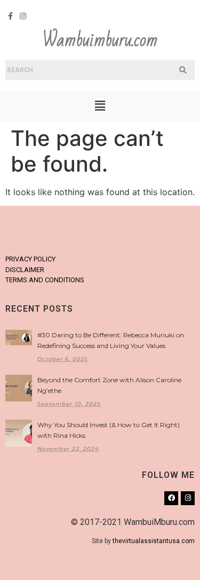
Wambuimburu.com (100, 40)
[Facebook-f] (10, 16)
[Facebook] (171, 498)
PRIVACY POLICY (30, 259)
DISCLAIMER (24, 270)
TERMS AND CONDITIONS (44, 280)
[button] (100, 106)
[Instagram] (23, 16)
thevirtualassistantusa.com (154, 541)
